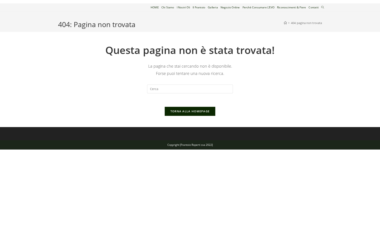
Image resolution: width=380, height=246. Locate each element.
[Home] (285, 23)
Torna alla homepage (190, 111)
